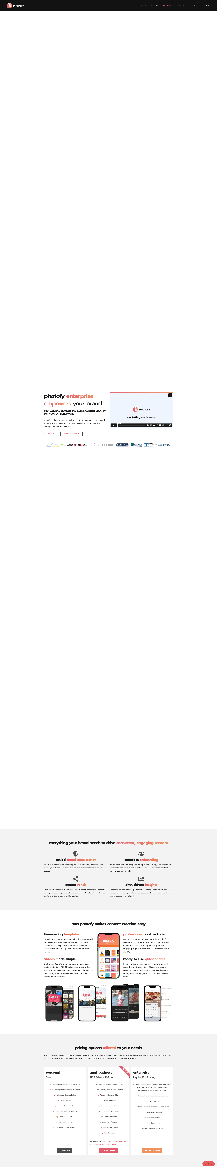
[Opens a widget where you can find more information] (208, 1164)
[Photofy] (15, 5)
